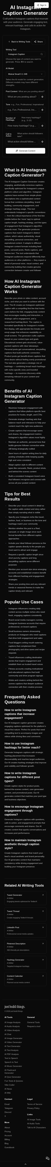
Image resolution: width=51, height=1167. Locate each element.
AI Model (10, 68)
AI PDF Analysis (12, 1054)
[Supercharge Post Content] (42, 97)
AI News (8, 1089)
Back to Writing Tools (20, 42)
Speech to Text (11, 1062)
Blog (6, 1143)
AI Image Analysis (12, 1022)
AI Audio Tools (33, 1123)
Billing (7, 1139)
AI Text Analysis (11, 1050)
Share (40, 42)
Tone (8, 104)
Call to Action (8, 135)
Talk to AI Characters (36, 1127)
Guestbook (9, 1147)
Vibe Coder (10, 1085)
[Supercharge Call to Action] (42, 142)
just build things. (17, 1011)
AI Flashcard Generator (10, 1071)
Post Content (11, 91)
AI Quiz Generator (13, 1077)
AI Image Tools (34, 1119)
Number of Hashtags (10, 119)
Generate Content (27, 151)
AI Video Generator (13, 1042)
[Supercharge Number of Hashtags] (42, 126)
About (7, 1127)
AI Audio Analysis (12, 1026)
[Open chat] (47, 1158)
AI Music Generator (13, 1066)
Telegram (9, 1108)
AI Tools (8, 1017)
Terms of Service (34, 1104)
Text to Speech (11, 1058)
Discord (8, 1112)
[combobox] (25, 74)
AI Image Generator (13, 1038)
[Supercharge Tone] (42, 110)
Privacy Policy (33, 1108)
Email (7, 1104)
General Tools (33, 1022)
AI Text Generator (12, 1046)
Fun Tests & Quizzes (14, 1081)
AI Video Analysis (12, 1030)
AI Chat (8, 1034)
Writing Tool (11, 49)
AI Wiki (8, 1093)
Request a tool (33, 1026)
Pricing (8, 1131)
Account (8, 1135)
